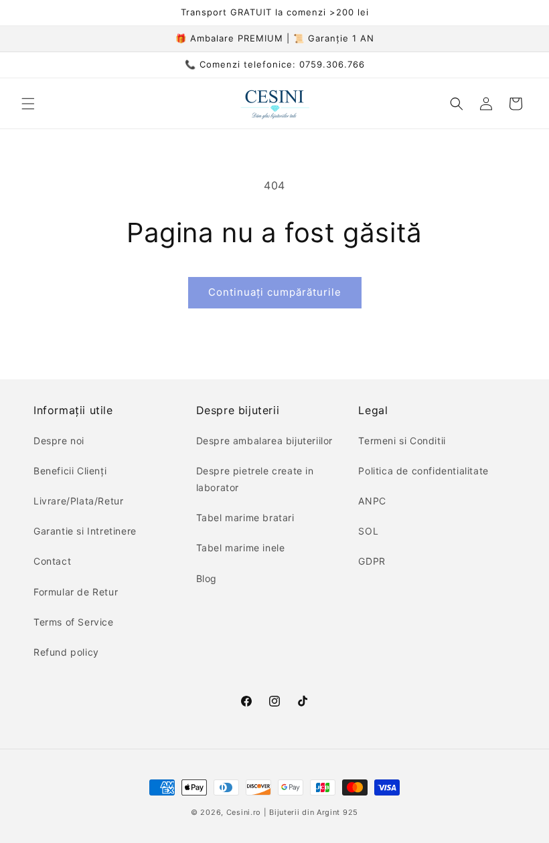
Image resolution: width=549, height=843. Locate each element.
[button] (28, 103)
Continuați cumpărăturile (274, 292)
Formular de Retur (75, 591)
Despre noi (58, 440)
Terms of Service (73, 622)
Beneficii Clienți (69, 470)
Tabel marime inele (240, 547)
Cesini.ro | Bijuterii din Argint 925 (292, 812)
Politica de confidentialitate (423, 470)
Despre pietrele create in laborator (255, 479)
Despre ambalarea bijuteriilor (264, 440)
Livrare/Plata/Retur (78, 500)
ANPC (372, 500)
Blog (206, 578)
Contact (52, 561)
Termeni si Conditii (401, 440)
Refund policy (66, 652)
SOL (368, 531)
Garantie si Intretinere (85, 531)
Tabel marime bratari (245, 517)
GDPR (371, 561)
